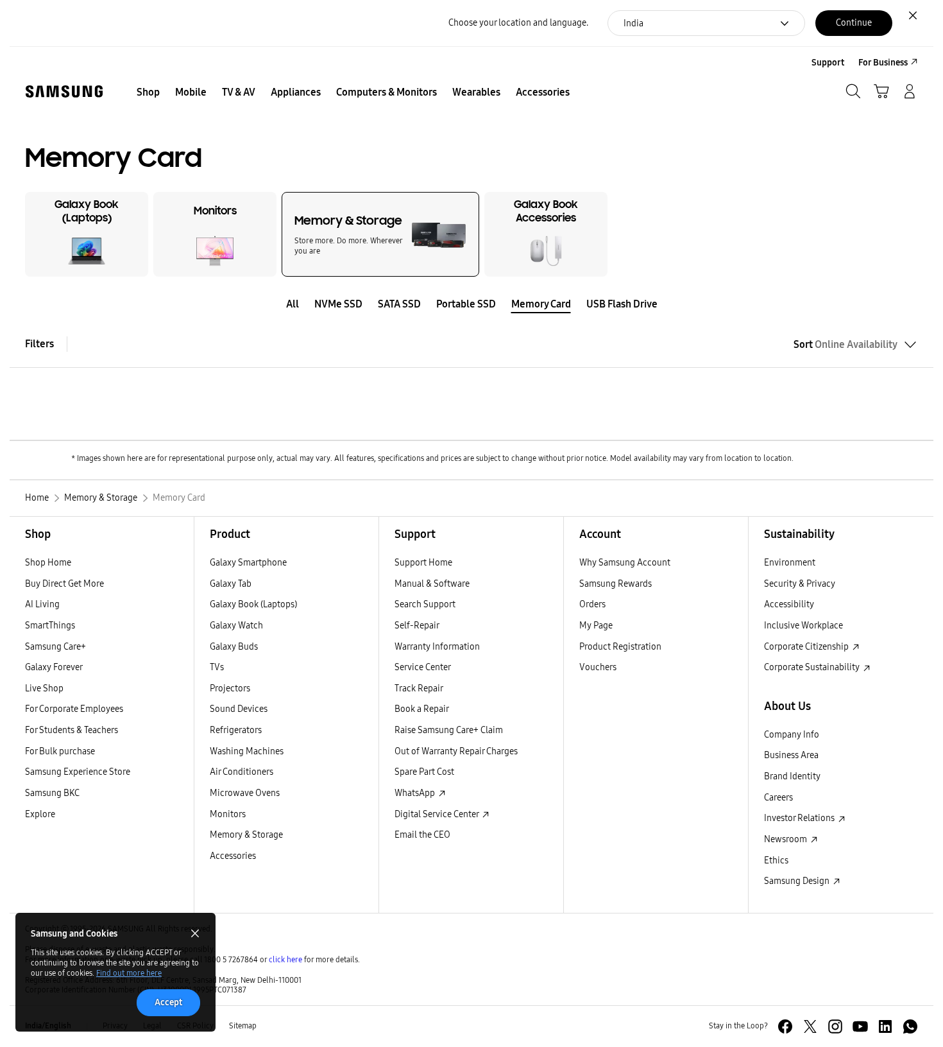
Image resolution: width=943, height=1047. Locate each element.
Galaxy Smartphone (248, 562)
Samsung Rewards (615, 583)
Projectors (230, 688)
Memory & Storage (246, 834)
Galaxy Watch (236, 625)
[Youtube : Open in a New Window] (860, 1026)
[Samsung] (64, 91)
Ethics (776, 860)
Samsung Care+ (55, 646)
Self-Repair (417, 625)
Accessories (233, 856)
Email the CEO (422, 834)
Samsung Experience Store (77, 771)
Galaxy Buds (234, 646)
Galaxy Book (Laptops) (253, 604)
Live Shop (44, 688)
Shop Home (48, 562)
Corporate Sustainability (813, 667)
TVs (217, 667)
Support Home (423, 562)
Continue (854, 22)
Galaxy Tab (230, 583)
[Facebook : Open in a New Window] (785, 1026)
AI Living (42, 604)
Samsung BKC (52, 793)
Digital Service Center (437, 814)
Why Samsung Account (624, 562)
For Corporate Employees (74, 709)
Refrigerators (236, 730)
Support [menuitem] (827, 62)
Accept (168, 1002)
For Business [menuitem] (883, 62)
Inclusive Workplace (803, 625)
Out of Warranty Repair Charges (456, 751)
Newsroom (786, 839)
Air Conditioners (241, 771)
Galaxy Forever (54, 667)
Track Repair (419, 688)
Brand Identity (792, 776)
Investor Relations (800, 818)
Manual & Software (432, 583)
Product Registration (620, 646)
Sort (845, 344)
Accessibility (789, 604)
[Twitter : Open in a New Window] (810, 1026)
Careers (778, 797)
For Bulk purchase (60, 751)
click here (285, 959)
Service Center (423, 667)
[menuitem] (148, 92)
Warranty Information (437, 646)
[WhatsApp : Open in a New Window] (910, 1026)
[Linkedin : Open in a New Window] (885, 1026)
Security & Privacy (799, 583)
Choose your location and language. (518, 22)
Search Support (425, 604)
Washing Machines (247, 751)
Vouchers (597, 667)
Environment (789, 562)
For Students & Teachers (71, 730)
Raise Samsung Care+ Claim (449, 730)
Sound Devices (239, 709)
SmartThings (50, 625)
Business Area (791, 755)
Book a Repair (422, 709)
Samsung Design (797, 881)
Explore (40, 814)
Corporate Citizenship (807, 646)
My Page (596, 625)
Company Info (791, 734)
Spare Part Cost (424, 771)
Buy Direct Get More (64, 583)
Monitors (228, 814)
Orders (592, 604)
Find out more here (129, 973)
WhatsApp (416, 793)
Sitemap (243, 1025)
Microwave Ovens (245, 793)
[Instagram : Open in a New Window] (835, 1026)
